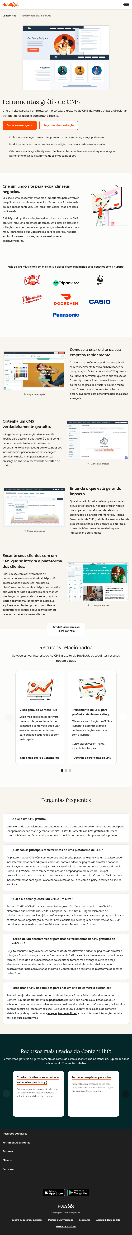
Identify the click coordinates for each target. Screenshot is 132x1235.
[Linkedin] (76, 1180)
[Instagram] (53, 1180)
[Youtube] (60, 1180)
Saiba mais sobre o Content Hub (39, 757)
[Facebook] (45, 1180)
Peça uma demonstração (58, 125)
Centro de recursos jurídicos (27, 1220)
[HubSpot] (11, 4)
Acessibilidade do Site (108, 1220)
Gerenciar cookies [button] (66, 1226)
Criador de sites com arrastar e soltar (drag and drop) (38, 1080)
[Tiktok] (92, 1180)
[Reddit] (84, 1180)
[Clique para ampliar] (107, 206)
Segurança (84, 1220)
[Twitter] (68, 1180)
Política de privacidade (60, 1220)
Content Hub (9, 15)
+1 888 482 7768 (66, 631)
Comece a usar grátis (20, 125)
